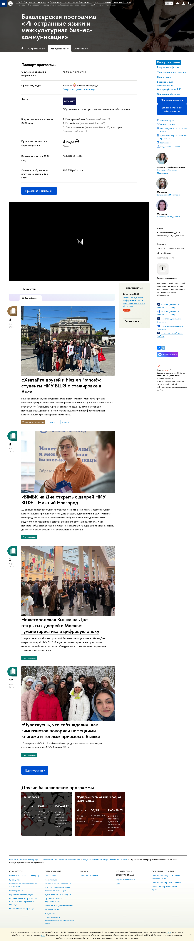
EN (171, 3)
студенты (66, 422)
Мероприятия (134, 288)
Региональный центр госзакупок (59, 905)
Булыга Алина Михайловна (168, 195)
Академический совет (170, 146)
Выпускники (50, 913)
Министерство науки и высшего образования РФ (166, 877)
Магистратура (51, 879)
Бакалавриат (50, 875)
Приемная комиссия (172, 100)
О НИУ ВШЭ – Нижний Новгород (23, 875)
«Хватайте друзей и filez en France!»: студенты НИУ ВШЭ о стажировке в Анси (61, 385)
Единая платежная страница (21, 908)
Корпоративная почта (125, 879)
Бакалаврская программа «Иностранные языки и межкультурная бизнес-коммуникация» (58, 26)
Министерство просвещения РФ (166, 882)
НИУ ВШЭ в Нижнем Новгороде (23, 859)
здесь (168, 932)
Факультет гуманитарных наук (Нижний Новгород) (105, 859)
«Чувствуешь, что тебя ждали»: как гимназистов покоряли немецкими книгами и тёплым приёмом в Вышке (60, 730)
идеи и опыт (52, 422)
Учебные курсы (167, 120)
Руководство (14, 879)
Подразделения (16, 890)
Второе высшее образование (58, 883)
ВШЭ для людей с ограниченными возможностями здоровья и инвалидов (24, 901)
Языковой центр (52, 909)
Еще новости (34, 770)
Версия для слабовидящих (21, 894)
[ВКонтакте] (159, 348)
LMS (118, 883)
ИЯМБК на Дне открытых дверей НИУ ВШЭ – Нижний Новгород (63, 499)
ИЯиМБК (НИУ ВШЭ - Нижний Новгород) (168, 313)
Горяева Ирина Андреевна (168, 217)
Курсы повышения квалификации (59, 894)
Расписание (165, 142)
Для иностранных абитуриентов (172, 109)
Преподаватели (167, 124)
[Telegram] (163, 348)
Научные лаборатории (90, 875)
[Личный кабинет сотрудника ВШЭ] (183, 3)
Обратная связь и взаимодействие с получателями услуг (59, 920)
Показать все (132, 321)
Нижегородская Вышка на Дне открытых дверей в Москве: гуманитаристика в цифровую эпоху (60, 625)
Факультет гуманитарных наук (79, 89)
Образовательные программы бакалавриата (60, 859)
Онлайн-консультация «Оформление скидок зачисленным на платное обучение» (134, 301)
